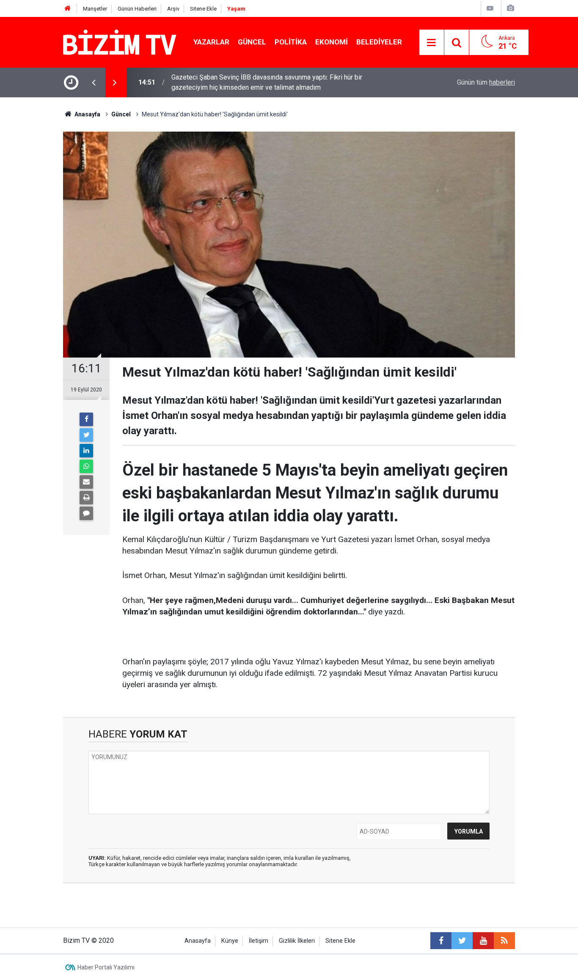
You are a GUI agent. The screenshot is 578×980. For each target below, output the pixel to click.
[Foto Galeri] (510, 8)
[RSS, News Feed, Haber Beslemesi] (504, 940)
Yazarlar (211, 42)
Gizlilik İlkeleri (297, 940)
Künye (229, 940)
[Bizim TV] (119, 42)
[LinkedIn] (86, 450)
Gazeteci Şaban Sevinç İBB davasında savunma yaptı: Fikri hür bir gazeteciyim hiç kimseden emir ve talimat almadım (266, 82)
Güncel (252, 42)
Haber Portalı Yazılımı (106, 967)
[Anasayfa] (67, 9)
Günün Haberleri (137, 9)
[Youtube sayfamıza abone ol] (483, 940)
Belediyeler (379, 42)
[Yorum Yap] (86, 513)
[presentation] (93, 82)
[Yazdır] (86, 497)
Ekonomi (331, 42)
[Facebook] (86, 419)
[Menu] (431, 43)
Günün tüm (486, 82)
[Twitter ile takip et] (462, 940)
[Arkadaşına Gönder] (86, 482)
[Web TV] (490, 8)
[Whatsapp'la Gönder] (86, 466)
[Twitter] (86, 435)
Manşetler (95, 9)
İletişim (258, 940)
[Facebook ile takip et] (440, 940)
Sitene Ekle (203, 9)
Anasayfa (197, 940)
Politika (291, 42)
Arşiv (173, 9)
